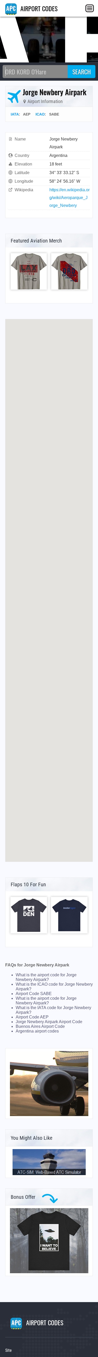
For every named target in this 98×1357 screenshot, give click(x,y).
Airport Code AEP (32, 1017)
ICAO (40, 114)
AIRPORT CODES (38, 8)
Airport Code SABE (34, 993)
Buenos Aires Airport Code (40, 1026)
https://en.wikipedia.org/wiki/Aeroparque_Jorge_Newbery (69, 198)
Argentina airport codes (37, 1031)
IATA (15, 114)
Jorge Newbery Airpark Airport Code (49, 1022)
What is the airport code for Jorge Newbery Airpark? (46, 977)
